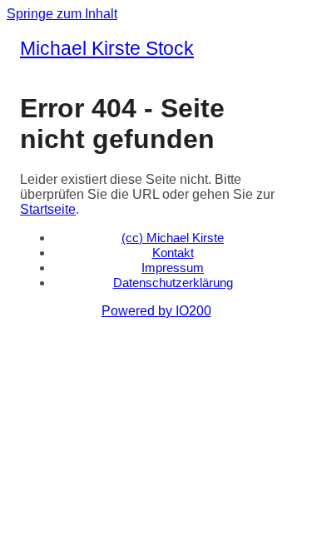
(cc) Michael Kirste (172, 237)
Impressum (172, 267)
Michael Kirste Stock (107, 48)
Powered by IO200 (156, 311)
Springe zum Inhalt (62, 14)
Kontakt (173, 252)
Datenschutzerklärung (173, 282)
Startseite (48, 209)
